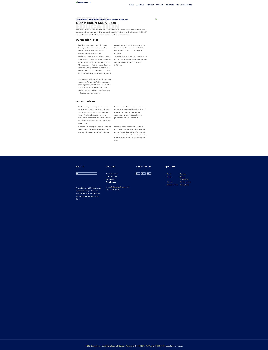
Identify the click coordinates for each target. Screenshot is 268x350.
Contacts (170, 5)
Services (150, 5)
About (169, 174)
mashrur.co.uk (178, 346)
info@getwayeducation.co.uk (119, 187)
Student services (172, 185)
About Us (140, 5)
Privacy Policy (184, 185)
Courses (159, 5)
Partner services (185, 182)
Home (131, 5)
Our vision (170, 182)
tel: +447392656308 (184, 5)
